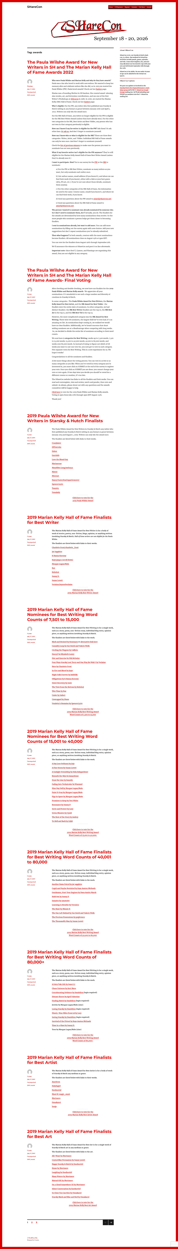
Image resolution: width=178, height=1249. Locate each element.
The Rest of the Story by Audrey (65, 817)
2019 (28, 95)
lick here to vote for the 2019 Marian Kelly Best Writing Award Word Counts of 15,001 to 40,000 (83, 832)
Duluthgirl (56, 1086)
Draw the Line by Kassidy (62, 780)
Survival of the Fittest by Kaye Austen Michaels (71, 1021)
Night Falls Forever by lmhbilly (65, 675)
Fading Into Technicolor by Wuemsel (67, 784)
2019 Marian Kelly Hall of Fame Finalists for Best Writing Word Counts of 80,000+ (69, 957)
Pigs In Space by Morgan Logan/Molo (67, 796)
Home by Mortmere (60, 1168)
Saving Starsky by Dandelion (64, 1017)
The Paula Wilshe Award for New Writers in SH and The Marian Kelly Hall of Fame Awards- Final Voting (69, 275)
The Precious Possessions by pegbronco (68, 917)
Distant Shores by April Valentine (66, 997)
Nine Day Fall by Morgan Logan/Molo (67, 788)
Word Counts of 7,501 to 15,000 (83, 715)
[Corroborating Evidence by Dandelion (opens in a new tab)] (83, 992)
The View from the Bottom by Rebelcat (68, 687)
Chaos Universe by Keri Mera (64, 988)
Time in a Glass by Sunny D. (63, 1025)
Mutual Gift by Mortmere (62, 1180)
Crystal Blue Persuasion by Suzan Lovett (68, 1160)
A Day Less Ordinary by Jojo (63, 764)
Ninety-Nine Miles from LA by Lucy (66, 1013)
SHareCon (34, 7)
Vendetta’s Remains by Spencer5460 (67, 703)
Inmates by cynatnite (61, 901)
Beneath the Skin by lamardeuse (65, 776)
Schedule (134, 7)
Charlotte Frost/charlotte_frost (65, 547)
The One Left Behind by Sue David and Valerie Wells (73, 913)
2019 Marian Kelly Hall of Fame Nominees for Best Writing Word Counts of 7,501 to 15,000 (62, 614)
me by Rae (62, 691)
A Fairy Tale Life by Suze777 (63, 984)
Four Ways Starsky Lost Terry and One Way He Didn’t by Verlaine (79, 662)
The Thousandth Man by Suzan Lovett (67, 921)
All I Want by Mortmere (61, 1156)
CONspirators (119, 7)
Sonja (54, 1106)
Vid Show (142, 7)
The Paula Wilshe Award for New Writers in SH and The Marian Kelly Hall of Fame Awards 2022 (69, 67)
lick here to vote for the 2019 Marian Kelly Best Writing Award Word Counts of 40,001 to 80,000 (83, 932)
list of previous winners (70, 145)
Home (111, 7)
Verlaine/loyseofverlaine (62, 584)
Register (127, 7)
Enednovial (56, 1090)
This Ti (55, 691)
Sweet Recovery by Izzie (62, 683)
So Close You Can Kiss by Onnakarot (67, 1193)
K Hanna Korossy (59, 556)
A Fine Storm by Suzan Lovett (64, 768)
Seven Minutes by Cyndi (62, 813)
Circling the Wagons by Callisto (65, 650)
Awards (149, 7)
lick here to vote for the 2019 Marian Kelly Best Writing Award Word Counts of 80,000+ (83, 1038)
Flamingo (30, 86)
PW (96, 162)
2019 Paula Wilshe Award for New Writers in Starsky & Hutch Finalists (65, 418)
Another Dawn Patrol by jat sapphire (67, 884)
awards (33, 95)
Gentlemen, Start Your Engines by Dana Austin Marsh (74, 892)
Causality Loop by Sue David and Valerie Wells (71, 646)
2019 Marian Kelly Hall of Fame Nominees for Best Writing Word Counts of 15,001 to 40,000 (62, 736)
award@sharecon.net (102, 199)
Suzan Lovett (57, 580)
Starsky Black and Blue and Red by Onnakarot (70, 1197)
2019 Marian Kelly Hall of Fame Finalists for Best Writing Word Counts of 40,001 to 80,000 (69, 856)
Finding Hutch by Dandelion (64, 1001)
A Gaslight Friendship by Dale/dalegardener (70, 772)
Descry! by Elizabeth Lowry (63, 654)
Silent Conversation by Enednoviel (66, 1189)
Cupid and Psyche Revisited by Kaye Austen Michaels (73, 888)
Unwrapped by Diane (60, 699)
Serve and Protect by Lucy (62, 809)
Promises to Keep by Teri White (65, 801)
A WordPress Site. (32, 1238)
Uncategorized (31, 92)
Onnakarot (56, 1102)
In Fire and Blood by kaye (62, 670)
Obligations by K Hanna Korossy (65, 679)
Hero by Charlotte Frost (62, 666)
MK (104, 162)
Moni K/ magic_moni (61, 1094)
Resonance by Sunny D (61, 805)
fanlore (99, 89)
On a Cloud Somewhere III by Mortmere (68, 1185)
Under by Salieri (58, 695)
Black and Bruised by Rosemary (65, 642)
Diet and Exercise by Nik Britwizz (66, 658)
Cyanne (29, 294)
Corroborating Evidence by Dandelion (67, 992)
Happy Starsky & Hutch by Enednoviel (67, 1164)
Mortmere (56, 1098)
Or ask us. (65, 131)
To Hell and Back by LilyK (62, 821)
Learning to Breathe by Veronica (65, 905)
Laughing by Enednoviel (62, 1172)
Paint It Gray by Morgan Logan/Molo (67, 792)
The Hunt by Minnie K (61, 909)
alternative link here (89, 642)
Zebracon (74, 99)
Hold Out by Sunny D (60, 897)
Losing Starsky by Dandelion (64, 1009)
